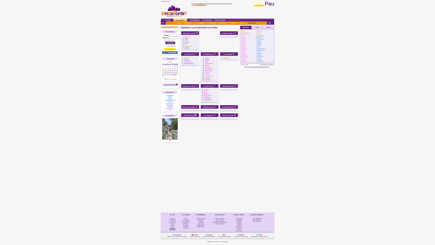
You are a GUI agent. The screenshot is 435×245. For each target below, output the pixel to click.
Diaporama (212, 23)
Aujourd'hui (188, 23)
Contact (172, 228)
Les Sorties (179, 20)
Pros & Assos (172, 219)
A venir (179, 23)
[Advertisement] (233, 12)
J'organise (239, 224)
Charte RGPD (172, 222)
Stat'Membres (201, 226)
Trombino (200, 221)
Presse (172, 225)
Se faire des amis (201, 218)
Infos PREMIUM (257, 218)
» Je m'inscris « (259, 5)
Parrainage (239, 218)
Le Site (168, 20)
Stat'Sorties (252, 23)
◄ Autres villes (165, 1)
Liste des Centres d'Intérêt (220, 222)
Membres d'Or (201, 225)
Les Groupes (207, 20)
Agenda (239, 222)
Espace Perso (220, 20)
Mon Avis (239, 226)
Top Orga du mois (169, 85)
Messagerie (239, 219)
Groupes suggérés (220, 221)
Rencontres (239, 228)
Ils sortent (201, 222)
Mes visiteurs (257, 219)
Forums (172, 221)
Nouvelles (233, 23)
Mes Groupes (220, 219)
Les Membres (195, 20)
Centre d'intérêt (220, 224)
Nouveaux (201, 224)
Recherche (222, 23)
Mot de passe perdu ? (170, 40)
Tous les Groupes (220, 218)
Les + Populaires (200, 23)
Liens (172, 226)
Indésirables (239, 230)
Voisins (268, 27)
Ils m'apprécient (257, 221)
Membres (246, 27)
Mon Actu (239, 221)
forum (272, 64)
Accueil (172, 218)
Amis (257, 27)
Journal (239, 225)
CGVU (172, 224)
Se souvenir (171, 46)
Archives (242, 23)
